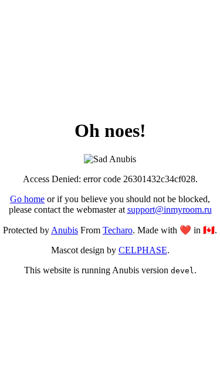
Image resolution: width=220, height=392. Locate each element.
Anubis (64, 230)
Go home (27, 199)
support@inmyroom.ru (169, 210)
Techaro (118, 230)
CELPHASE (143, 250)
